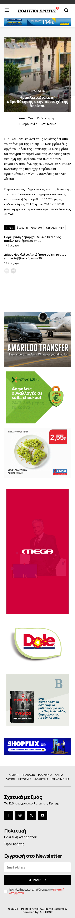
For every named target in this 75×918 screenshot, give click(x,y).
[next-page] (13, 270)
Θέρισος (36, 227)
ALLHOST (46, 912)
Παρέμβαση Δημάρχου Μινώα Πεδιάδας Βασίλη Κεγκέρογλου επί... (32, 239)
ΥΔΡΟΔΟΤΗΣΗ (55, 227)
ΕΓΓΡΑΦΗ (35, 880)
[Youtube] (42, 815)
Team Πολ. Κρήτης (41, 118)
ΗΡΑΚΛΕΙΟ (37, 90)
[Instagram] (20, 815)
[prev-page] (6, 270)
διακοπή (22, 227)
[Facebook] (8, 815)
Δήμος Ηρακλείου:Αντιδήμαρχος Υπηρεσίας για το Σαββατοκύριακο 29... (35, 256)
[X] (31, 815)
